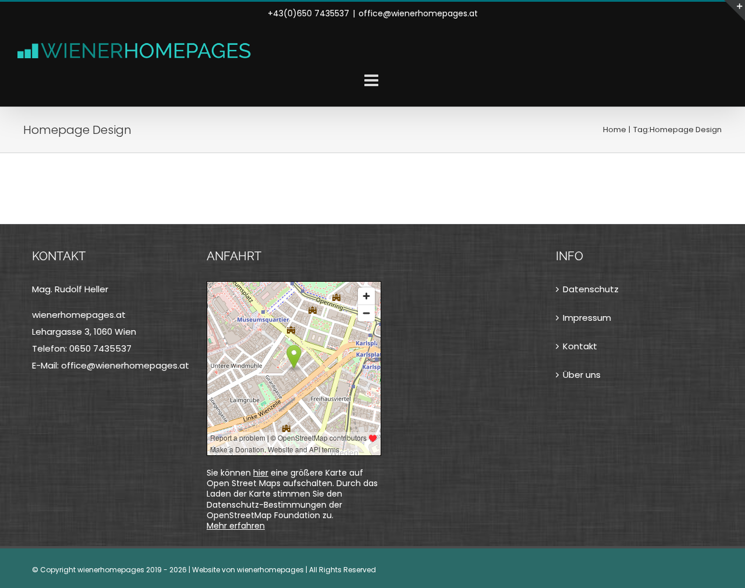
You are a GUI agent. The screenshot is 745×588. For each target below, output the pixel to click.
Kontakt (580, 346)
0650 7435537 (100, 348)
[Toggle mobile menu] (372, 80)
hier (260, 473)
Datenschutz (591, 289)
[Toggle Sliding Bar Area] (734, 10)
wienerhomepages (270, 570)
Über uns (582, 375)
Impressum (587, 317)
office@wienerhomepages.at (418, 13)
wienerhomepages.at (79, 315)
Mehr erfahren (236, 526)
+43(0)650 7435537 (308, 13)
